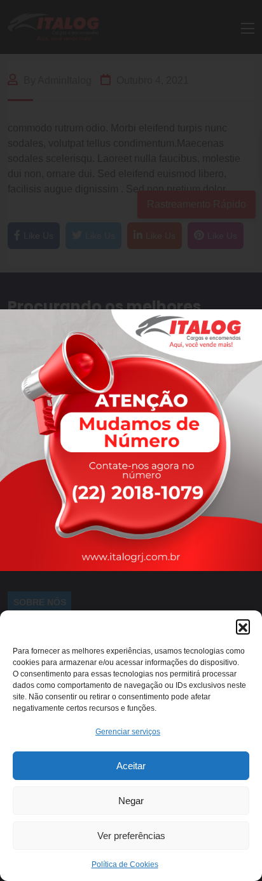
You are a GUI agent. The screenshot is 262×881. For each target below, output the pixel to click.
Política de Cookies (125, 864)
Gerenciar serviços (127, 731)
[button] (243, 626)
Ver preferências (131, 835)
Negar (131, 800)
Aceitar (131, 765)
